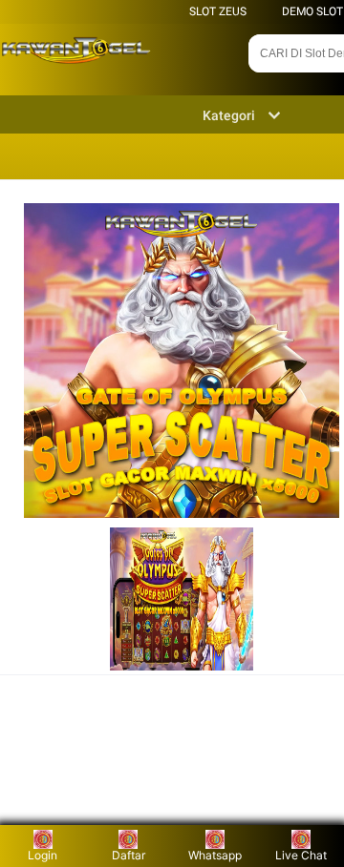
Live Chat (301, 855)
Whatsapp (215, 855)
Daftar (128, 855)
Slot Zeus (218, 11)
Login (42, 855)
